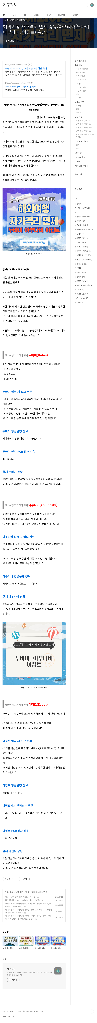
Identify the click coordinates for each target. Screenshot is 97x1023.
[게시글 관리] (15, 879)
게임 (77, 94)
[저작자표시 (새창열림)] (30, 879)
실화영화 (89, 229)
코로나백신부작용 (81, 225)
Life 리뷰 (9, 892)
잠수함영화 (79, 289)
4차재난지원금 (86, 285)
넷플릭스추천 (80, 221)
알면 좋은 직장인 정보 (84, 127)
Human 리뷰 (80, 157)
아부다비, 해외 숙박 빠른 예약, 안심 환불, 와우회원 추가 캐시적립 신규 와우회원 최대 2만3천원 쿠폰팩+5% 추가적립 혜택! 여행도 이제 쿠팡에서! (33, 73)
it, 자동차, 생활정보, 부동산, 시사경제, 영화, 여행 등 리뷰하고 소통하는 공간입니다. (29, 973)
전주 (77, 148)
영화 (77, 109)
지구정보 (10, 5)
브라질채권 (79, 302)
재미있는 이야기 (81, 165)
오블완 (77, 259)
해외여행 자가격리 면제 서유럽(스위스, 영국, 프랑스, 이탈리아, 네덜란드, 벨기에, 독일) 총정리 (28, 917)
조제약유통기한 (80, 263)
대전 (77, 145)
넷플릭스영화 (80, 276)
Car (49, 14)
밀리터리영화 (86, 259)
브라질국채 (79, 255)
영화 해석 (79, 112)
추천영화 (78, 268)
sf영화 (77, 285)
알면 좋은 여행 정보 (23, 892)
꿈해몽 (77, 161)
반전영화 (88, 255)
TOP (92, 1011)
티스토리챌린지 (80, 242)
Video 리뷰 (79, 102)
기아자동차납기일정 (82, 208)
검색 (86, 5)
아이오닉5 (87, 251)
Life (15, 14)
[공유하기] (12, 879)
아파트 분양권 (81, 79)
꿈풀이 (76, 14)
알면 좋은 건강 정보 (83, 120)
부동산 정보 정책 (82, 69)
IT (25, 14)
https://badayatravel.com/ (16, 83)
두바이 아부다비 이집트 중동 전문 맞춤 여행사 (24, 90)
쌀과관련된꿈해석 (81, 238)
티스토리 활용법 (82, 87)
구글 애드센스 (81, 90)
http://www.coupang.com (16, 65)
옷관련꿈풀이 (80, 229)
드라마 (78, 105)
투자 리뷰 (78, 65)
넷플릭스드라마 (80, 272)
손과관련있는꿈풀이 (82, 294)
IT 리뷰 (78, 83)
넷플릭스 (78, 203)
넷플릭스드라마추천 (82, 216)
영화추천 (78, 251)
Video (37, 14)
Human (62, 14)
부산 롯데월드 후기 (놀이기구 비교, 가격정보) (23, 900)
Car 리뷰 (78, 152)
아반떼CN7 (83, 298)
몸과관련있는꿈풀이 (82, 246)
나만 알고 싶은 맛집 (83, 141)
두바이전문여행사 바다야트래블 (20, 86)
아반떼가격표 (80, 233)
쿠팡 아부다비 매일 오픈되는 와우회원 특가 (26, 68)
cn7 (76, 298)
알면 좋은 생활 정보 (83, 124)
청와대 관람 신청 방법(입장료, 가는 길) (20, 897)
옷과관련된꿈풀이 (81, 281)
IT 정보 (78, 97)
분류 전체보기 (80, 60)
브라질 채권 (80, 76)
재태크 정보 (80, 72)
